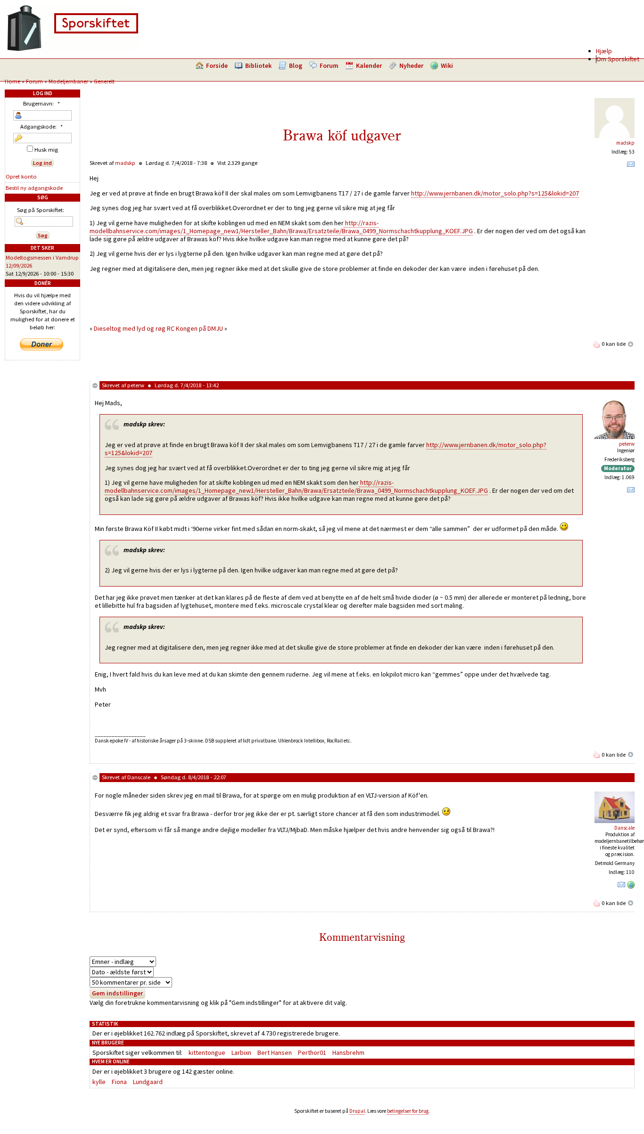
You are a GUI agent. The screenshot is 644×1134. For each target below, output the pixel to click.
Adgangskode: (41, 126)
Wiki (447, 65)
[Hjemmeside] (631, 886)
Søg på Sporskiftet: (40, 209)
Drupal (357, 1111)
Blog (295, 65)
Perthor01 (312, 1052)
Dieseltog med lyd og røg (129, 328)
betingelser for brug (408, 1111)
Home (12, 81)
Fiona (119, 1081)
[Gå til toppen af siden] (631, 343)
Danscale (138, 777)
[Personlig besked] (631, 166)
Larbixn (241, 1052)
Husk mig (45, 149)
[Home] (72, 49)
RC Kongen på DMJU (195, 328)
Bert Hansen (274, 1052)
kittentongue (207, 1052)
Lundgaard (148, 1081)
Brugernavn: (41, 103)
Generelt (104, 81)
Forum (329, 65)
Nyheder (411, 65)
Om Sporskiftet (617, 59)
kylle (99, 1081)
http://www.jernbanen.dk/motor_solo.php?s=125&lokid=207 (495, 193)
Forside (217, 65)
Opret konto (21, 176)
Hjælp (604, 51)
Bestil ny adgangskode (34, 187)
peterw (135, 385)
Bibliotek (258, 65)
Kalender (369, 65)
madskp (625, 142)
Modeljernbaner (68, 81)
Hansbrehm (348, 1052)
